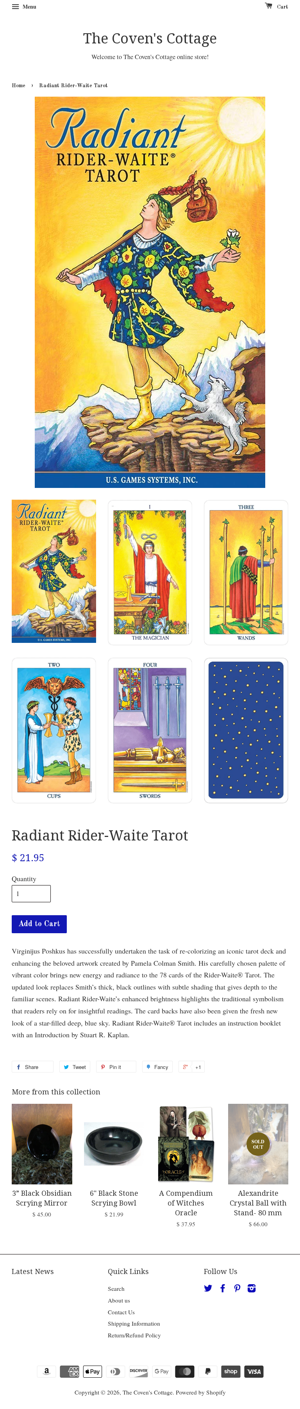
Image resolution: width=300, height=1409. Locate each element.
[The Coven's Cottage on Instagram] (251, 1289)
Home (18, 85)
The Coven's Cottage (150, 38)
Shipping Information (134, 1323)
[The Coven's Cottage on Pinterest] (237, 1289)
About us (119, 1300)
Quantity (24, 878)
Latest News (33, 1271)
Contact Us (121, 1312)
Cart (281, 7)
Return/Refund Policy (134, 1335)
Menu (28, 6)
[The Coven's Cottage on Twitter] (208, 1289)
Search (116, 1288)
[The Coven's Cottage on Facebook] (222, 1289)
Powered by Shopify (201, 1392)
